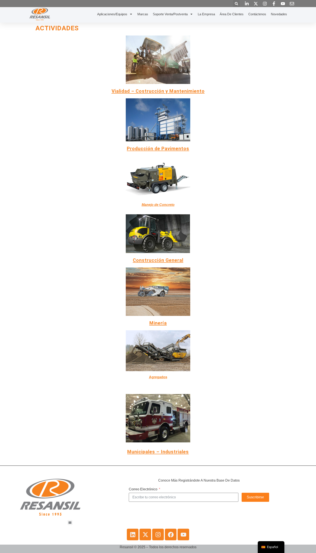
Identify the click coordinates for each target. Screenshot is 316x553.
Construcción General (158, 260)
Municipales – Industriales (158, 451)
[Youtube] (183, 534)
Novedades (279, 14)
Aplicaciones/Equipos (112, 14)
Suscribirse (255, 497)
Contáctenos (257, 14)
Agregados (158, 377)
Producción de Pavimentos (158, 148)
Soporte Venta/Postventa (170, 14)
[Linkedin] (132, 534)
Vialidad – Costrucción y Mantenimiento (158, 91)
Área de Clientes (232, 14)
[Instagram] (158, 534)
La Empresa (206, 14)
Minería (158, 323)
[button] (236, 3)
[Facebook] (170, 534)
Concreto (158, 205)
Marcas (142, 14)
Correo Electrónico (143, 489)
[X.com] (145, 534)
